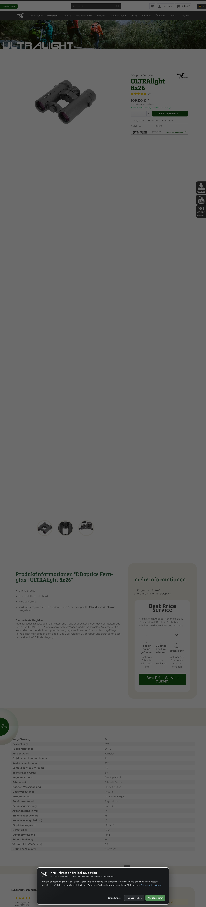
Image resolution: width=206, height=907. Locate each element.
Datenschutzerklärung (151, 885)
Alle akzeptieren (155, 898)
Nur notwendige (134, 898)
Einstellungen (114, 898)
